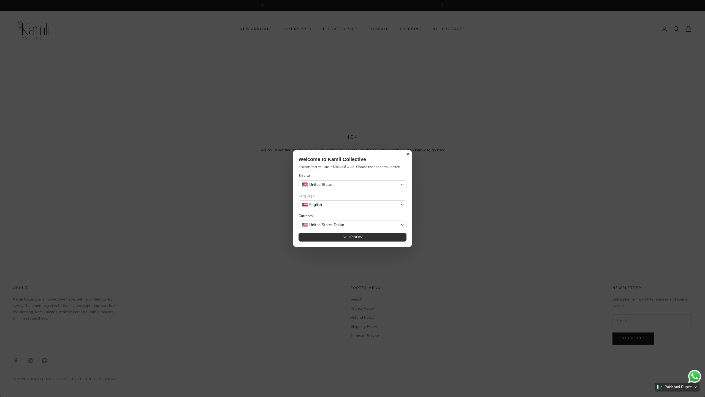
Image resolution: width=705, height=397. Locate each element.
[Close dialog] (408, 154)
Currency (306, 216)
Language (306, 196)
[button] (677, 387)
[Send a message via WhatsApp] (694, 376)
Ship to (304, 175)
